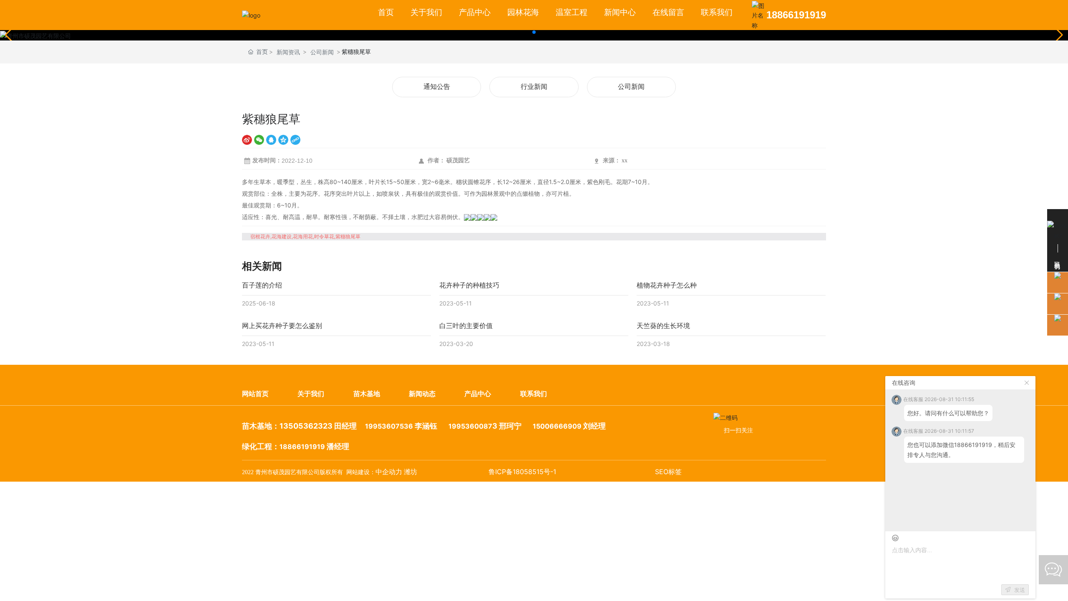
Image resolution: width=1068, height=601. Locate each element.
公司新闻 (322, 52)
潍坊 (410, 471)
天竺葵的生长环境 (663, 325)
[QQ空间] (283, 139)
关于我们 (310, 393)
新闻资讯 (288, 52)
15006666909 (557, 426)
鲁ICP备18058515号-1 (522, 471)
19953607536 (389, 426)
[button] (534, 32)
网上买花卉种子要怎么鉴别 (282, 325)
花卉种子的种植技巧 (469, 285)
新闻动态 (422, 393)
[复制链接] (295, 139)
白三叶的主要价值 (466, 325)
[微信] (259, 139)
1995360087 (470, 426)
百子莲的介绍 (262, 285)
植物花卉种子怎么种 (667, 285)
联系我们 (533, 393)
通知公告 (436, 86)
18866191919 (796, 14)
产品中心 (477, 393)
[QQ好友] (271, 139)
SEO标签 (668, 471)
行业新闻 (534, 86)
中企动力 (388, 471)
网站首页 (255, 393)
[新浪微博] (247, 139)
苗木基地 (366, 393)
